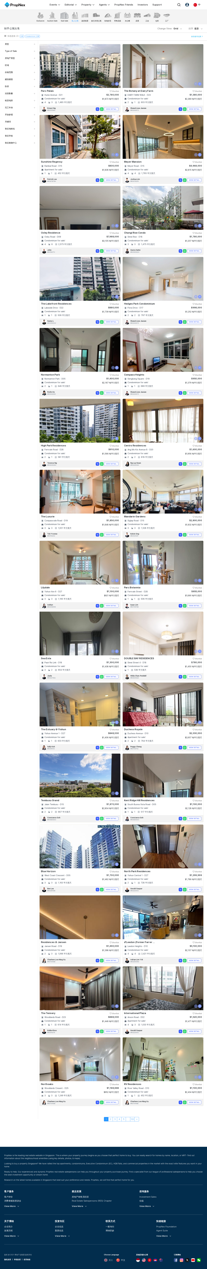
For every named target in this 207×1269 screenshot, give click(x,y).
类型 (7, 44)
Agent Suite (162, 1230)
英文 (111, 1260)
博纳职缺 (110, 1230)
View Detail (111, 109)
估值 (141, 1200)
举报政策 (17, 1260)
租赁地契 (9, 100)
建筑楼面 (9, 79)
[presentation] (113, 84)
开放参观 (9, 114)
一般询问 (110, 1226)
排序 (194, 28)
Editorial (69, 4)
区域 (7, 65)
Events (53, 4)
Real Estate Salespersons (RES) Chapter (92, 1200)
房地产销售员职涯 (80, 1196)
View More (10, 1206)
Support (157, 4)
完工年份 (9, 107)
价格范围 (9, 72)
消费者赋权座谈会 (12, 1200)
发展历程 (8, 1230)
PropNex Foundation (166, 1226)
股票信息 (59, 1230)
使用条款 (27, 1260)
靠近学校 (9, 136)
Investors (143, 4)
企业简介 (8, 1226)
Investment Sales (147, 1196)
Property (86, 4)
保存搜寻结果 (196, 37)
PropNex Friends (123, 4)
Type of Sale (11, 51)
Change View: (167, 28)
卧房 (7, 86)
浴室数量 (9, 93)
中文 (123, 1260)
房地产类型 (10, 58)
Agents (103, 4)
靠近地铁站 (10, 129)
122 (132, 1119)
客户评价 (8, 1196)
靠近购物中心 (11, 143)
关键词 (8, 122)
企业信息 (59, 1226)
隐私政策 (7, 1260)
